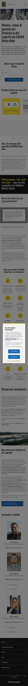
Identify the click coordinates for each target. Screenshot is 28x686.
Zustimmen (14, 351)
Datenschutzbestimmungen (10, 339)
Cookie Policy (7, 340)
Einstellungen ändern (14, 361)
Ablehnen (14, 357)
